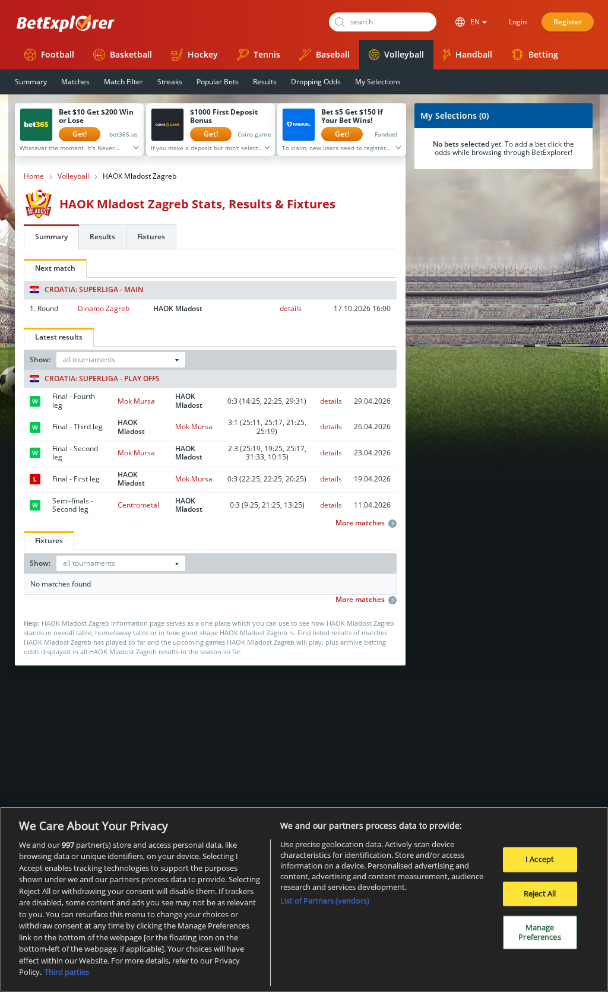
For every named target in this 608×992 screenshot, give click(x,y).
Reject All (540, 893)
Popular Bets (218, 82)
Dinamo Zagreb (103, 308)
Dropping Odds (316, 82)
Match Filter (123, 82)
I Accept (539, 859)
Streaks (169, 82)
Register (567, 22)
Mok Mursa (136, 401)
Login (518, 22)
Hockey (203, 54)
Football (57, 54)
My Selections (378, 82)
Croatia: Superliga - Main (94, 290)
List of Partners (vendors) (324, 900)
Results (265, 82)
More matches (360, 523)
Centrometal (138, 505)
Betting (543, 54)
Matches (75, 82)
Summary (31, 82)
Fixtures (151, 237)
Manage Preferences (539, 932)
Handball (473, 54)
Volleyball (404, 54)
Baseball (333, 54)
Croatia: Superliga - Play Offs (102, 379)
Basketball (131, 54)
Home (34, 176)
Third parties (67, 971)
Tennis (267, 54)
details (291, 308)
